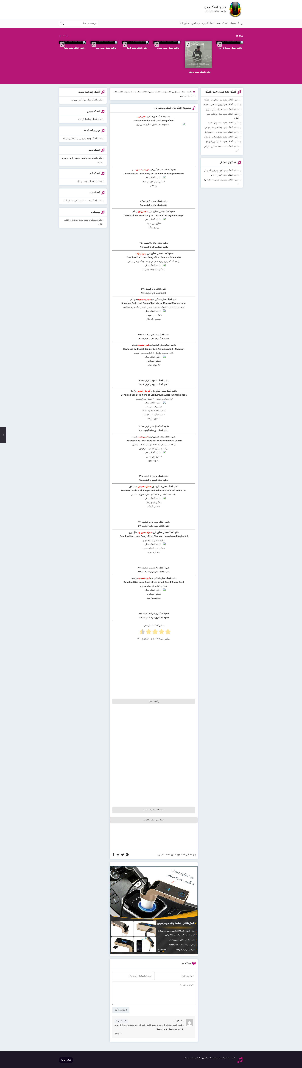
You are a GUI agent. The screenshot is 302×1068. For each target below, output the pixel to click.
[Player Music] (154, 954)
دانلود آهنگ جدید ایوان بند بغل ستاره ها (221, 104)
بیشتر (65, 36)
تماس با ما (185, 23)
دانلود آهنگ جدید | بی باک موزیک (177, 92)
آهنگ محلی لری (140, 92)
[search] (62, 23)
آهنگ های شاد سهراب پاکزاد (89, 181)
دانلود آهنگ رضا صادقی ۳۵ (90, 119)
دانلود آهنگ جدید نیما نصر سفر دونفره (221, 127)
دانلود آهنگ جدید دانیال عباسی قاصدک (221, 137)
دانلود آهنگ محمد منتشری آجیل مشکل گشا (83, 201)
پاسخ (117, 1033)
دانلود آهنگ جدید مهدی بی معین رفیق (222, 132)
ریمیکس (196, 23)
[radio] (168, 632)
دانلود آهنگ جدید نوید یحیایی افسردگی (221, 170)
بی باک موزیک (236, 23)
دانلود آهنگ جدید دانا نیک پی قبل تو (222, 141)
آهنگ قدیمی (208, 23)
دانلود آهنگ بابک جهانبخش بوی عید (86, 100)
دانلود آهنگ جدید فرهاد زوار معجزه (223, 123)
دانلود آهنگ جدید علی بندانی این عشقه (221, 100)
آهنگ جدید (222, 23)
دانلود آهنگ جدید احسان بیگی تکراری (222, 109)
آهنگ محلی (154, 92)
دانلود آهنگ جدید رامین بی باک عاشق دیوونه (82, 138)
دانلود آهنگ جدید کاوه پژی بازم (225, 175)
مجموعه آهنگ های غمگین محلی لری (172, 108)
